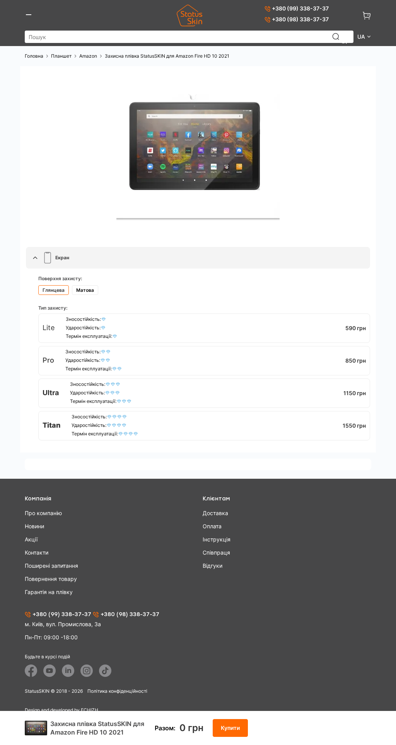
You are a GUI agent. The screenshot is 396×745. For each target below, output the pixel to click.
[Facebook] (31, 671)
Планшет (61, 56)
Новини (34, 526)
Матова (85, 290)
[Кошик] (366, 15)
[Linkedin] (68, 671)
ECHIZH (89, 710)
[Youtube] (49, 671)
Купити (230, 727)
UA (362, 36)
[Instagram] (86, 671)
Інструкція (216, 539)
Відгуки (212, 565)
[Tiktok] (105, 671)
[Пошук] (339, 40)
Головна (34, 56)
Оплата (212, 526)
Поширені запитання (51, 565)
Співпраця (216, 552)
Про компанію (43, 513)
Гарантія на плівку (49, 592)
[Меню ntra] (28, 15)
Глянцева (54, 290)
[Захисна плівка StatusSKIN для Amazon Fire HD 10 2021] (198, 153)
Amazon (88, 56)
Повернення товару (51, 578)
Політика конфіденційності (117, 691)
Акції (31, 539)
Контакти (36, 552)
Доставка (215, 513)
